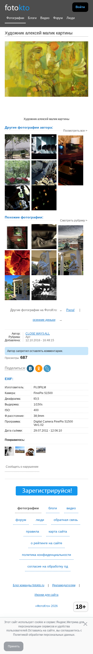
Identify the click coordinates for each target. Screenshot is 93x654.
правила (32, 531)
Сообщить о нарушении (22, 466)
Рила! (70, 310)
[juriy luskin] (41, 452)
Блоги (32, 18)
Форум (58, 18)
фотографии (28, 508)
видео (71, 508)
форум (21, 520)
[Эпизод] (44, 248)
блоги (52, 508)
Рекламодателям (63, 585)
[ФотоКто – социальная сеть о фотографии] (17, 7)
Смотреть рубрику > (73, 220)
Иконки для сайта (46, 594)
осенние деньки (44, 320)
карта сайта (58, 531)
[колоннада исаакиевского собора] (70, 249)
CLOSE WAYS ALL (38, 333)
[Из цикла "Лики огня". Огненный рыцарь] (17, 274)
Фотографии (15, 18)
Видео (44, 18)
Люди (71, 18)
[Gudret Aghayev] (20, 452)
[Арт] (17, 248)
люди (40, 520)
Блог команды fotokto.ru (28, 585)
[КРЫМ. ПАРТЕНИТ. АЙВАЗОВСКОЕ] (44, 274)
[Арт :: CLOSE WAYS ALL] (44, 158)
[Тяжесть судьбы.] (44, 299)
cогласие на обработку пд (47, 566)
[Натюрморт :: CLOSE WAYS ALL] (17, 185)
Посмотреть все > (75, 130)
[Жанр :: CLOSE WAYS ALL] (17, 210)
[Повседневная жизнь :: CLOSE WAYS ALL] (44, 210)
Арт (28, 337)
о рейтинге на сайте (46, 543)
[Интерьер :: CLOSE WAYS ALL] (70, 160)
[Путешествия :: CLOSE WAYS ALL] (17, 158)
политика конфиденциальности (46, 555)
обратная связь (66, 520)
